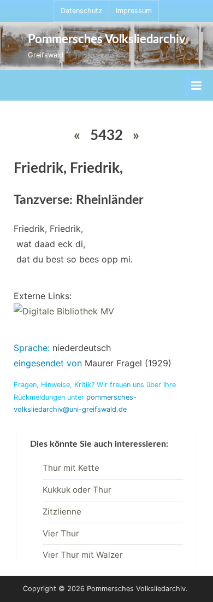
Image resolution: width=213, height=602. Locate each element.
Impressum (134, 11)
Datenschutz (81, 11)
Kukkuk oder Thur (77, 489)
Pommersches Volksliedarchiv (107, 39)
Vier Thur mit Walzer (83, 555)
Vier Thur (61, 533)
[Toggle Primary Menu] (196, 85)
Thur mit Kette (71, 468)
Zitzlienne (62, 511)
